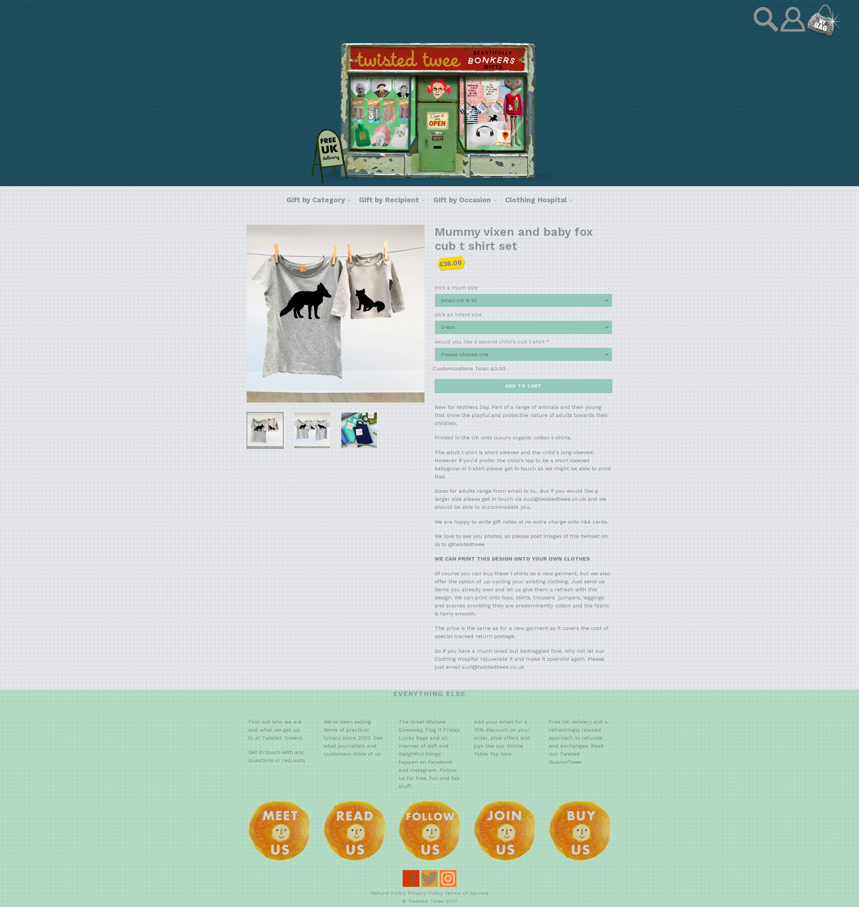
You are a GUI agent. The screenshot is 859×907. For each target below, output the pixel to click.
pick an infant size (458, 314)
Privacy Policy (425, 893)
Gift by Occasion (466, 199)
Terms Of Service (467, 893)
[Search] (766, 35)
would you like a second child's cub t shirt (490, 341)
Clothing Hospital (540, 199)
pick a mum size (456, 287)
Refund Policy (388, 893)
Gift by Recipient (393, 199)
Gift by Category (320, 199)
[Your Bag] (824, 35)
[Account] (793, 35)
